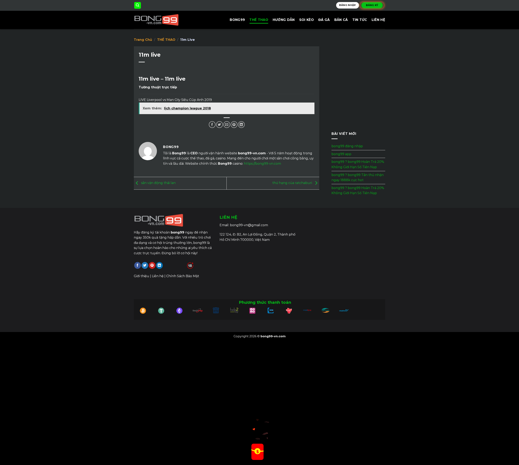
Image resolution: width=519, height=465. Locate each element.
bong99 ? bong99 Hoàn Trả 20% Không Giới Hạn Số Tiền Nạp (357, 164)
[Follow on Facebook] (137, 265)
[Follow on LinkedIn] (159, 265)
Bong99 (237, 20)
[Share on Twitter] (219, 124)
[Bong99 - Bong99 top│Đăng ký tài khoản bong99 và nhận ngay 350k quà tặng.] (164, 20)
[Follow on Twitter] (145, 265)
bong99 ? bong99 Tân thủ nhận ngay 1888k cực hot (357, 177)
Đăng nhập (347, 5)
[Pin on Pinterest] (234, 124)
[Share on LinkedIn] (241, 124)
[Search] (137, 5)
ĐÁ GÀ (324, 20)
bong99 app (341, 154)
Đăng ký (372, 5)
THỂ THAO (258, 20)
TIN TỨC (359, 20)
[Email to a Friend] (226, 124)
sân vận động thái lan (158, 183)
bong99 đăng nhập (347, 146)
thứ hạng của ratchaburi (292, 183)
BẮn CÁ (341, 20)
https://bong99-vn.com (262, 163)
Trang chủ (143, 40)
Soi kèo (306, 20)
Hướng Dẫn (284, 20)
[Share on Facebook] (212, 124)
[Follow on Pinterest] (152, 265)
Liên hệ (378, 20)
